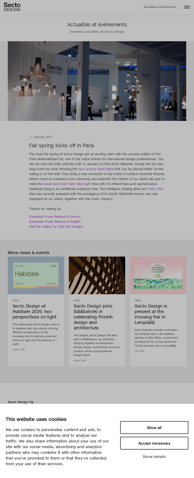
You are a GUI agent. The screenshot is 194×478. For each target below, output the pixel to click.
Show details (154, 456)
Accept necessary (154, 443)
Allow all (154, 427)
